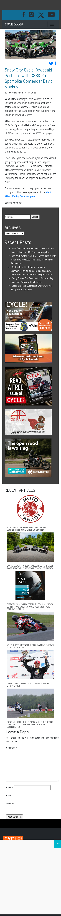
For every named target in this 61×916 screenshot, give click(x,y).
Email (9, 795)
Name (9, 787)
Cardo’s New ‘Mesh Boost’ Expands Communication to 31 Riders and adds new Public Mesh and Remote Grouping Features (31, 270)
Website (10, 803)
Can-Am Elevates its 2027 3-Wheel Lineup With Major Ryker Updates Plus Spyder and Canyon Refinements (33, 259)
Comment (11, 747)
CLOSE (57, 843)
